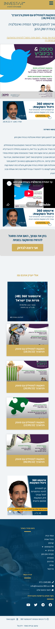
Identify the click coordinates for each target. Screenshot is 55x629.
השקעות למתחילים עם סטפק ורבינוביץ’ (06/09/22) (29, 460)
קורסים (51, 543)
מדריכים (50, 561)
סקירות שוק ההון (48, 554)
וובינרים (51, 550)
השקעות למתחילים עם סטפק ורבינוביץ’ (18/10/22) (29, 350)
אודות (51, 565)
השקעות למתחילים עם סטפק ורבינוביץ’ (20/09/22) (29, 387)
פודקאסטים (49, 546)
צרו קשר (50, 568)
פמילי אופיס (49, 539)
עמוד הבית (49, 535)
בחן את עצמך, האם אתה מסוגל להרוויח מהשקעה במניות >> (31, 39)
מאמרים (50, 557)
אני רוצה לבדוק (27, 247)
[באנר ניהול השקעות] (29, 110)
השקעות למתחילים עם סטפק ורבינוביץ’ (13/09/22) (29, 424)
